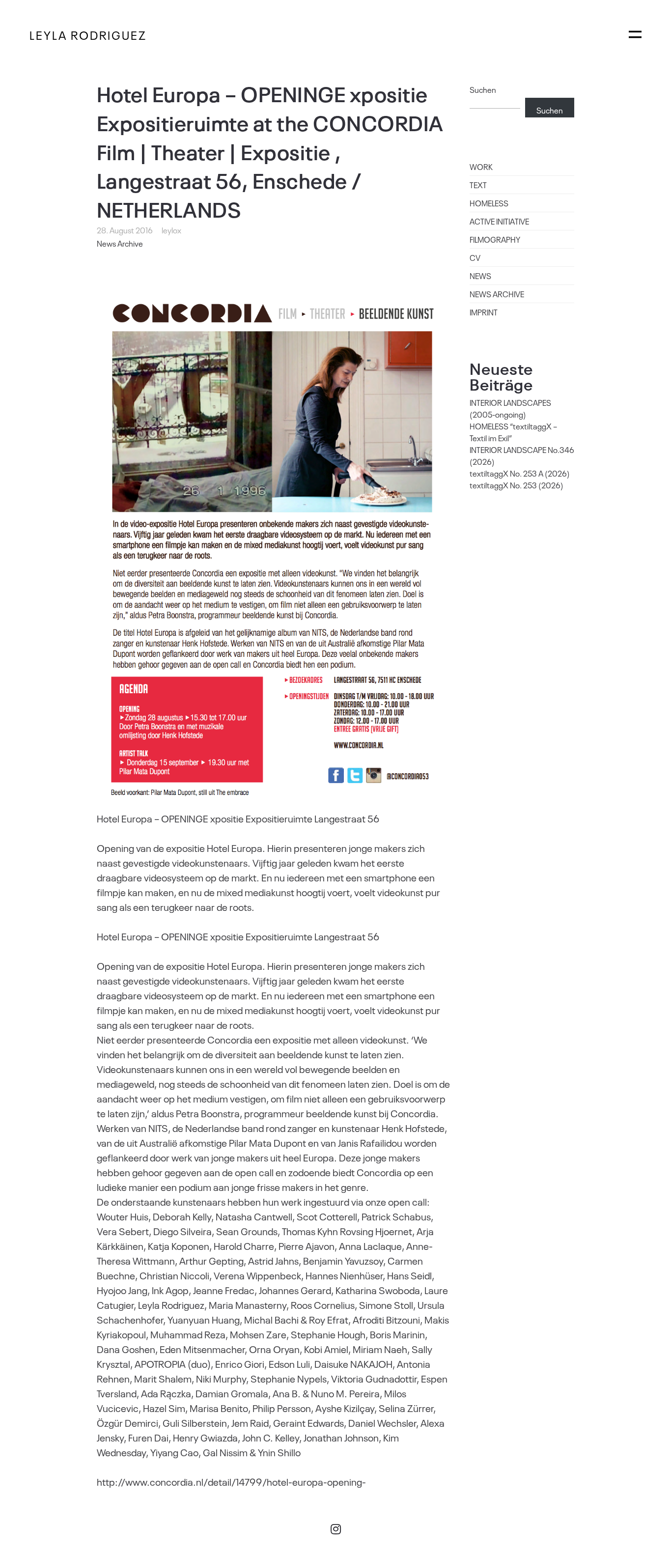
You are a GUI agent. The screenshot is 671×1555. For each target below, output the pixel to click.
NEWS (480, 276)
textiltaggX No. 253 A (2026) (520, 473)
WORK (481, 166)
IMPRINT (484, 312)
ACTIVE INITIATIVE (499, 221)
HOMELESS (489, 203)
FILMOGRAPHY (495, 239)
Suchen (483, 89)
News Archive (120, 243)
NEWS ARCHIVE (497, 294)
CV (475, 257)
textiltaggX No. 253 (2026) (516, 485)
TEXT (478, 185)
